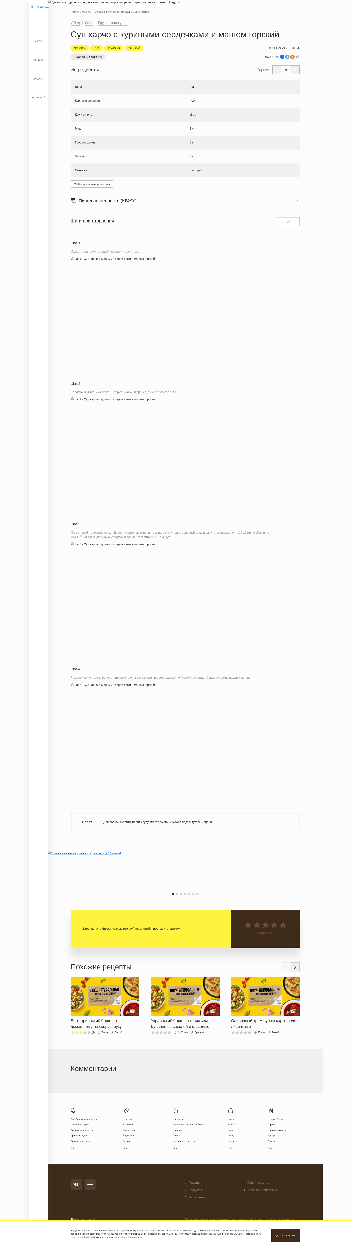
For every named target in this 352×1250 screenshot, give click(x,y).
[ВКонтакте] (282, 57)
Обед (75, 23)
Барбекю (128, 1124)
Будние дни (129, 1130)
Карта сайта (196, 1197)
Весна (126, 1141)
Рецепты (38, 41)
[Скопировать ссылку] (297, 57)
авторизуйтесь (130, 928)
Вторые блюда (276, 1119)
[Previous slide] (286, 966)
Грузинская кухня (112, 23)
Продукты (38, 60)
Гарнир (271, 1124)
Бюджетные (129, 1135)
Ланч (89, 23)
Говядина (178, 1130)
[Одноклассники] (292, 57)
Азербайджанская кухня (84, 1119)
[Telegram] (287, 57)
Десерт (272, 1135)
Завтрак (232, 1124)
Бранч (231, 1119)
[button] (173, 894)
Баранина (178, 1119)
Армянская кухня (80, 1141)
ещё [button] (73, 1148)
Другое (272, 1141)
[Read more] (105, 1006)
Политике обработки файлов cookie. (125, 1237)
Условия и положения (262, 1190)
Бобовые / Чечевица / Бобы (188, 1124)
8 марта (127, 1119)
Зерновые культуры (184, 1141)
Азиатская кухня (80, 1124)
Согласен (288, 1235)
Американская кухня (82, 1130)
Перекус (232, 1141)
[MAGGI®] (38, 12)
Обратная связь (258, 1182)
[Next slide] (295, 966)
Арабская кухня (79, 1135)
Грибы (176, 1135)
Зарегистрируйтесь (96, 928)
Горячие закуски (277, 1130)
